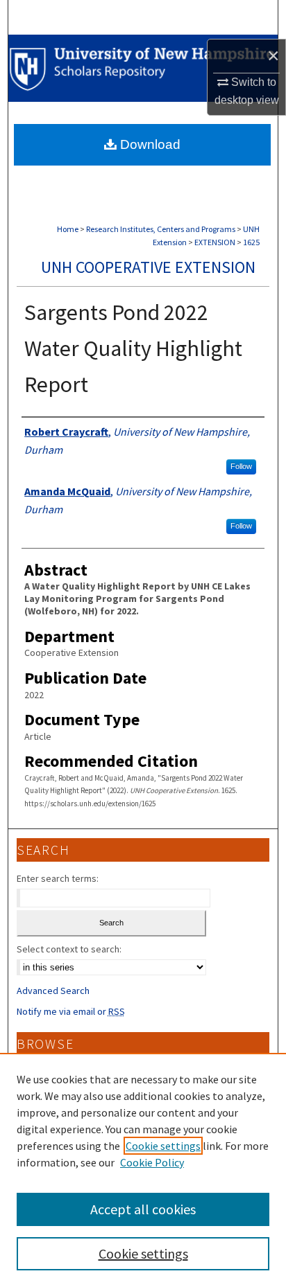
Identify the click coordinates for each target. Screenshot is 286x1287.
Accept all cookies (143, 1209)
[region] (143, 1170)
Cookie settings (163, 1146)
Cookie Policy (152, 1162)
